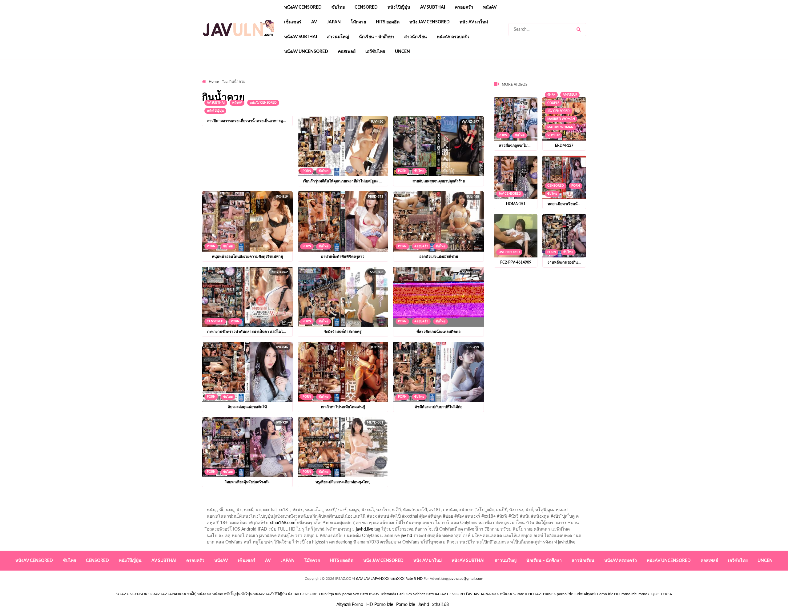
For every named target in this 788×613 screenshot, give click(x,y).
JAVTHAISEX (545, 594)
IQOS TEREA (661, 594)
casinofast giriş (392, 77)
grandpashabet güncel (453, 77)
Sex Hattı (360, 594)
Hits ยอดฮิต (388, 22)
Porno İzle (405, 605)
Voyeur (553, 135)
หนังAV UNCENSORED (306, 52)
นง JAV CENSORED (451, 594)
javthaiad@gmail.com (466, 578)
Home (214, 81)
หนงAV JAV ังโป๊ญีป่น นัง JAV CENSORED (286, 594)
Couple (553, 103)
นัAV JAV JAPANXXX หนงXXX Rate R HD (389, 578)
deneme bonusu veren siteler (287, 77)
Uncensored (509, 252)
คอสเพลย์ (347, 52)
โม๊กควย (358, 22)
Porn (307, 171)
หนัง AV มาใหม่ (474, 22)
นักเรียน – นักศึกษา (376, 37)
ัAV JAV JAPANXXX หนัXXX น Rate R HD (501, 594)
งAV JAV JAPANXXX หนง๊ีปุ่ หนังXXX (182, 594)
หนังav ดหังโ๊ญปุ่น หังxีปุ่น (232, 594)
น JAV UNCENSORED (134, 594)
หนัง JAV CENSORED (429, 22)
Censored (366, 7)
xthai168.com (283, 523)
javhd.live (364, 529)
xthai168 (440, 605)
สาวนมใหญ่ (338, 37)
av (314, 22)
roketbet (419, 77)
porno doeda (246, 77)
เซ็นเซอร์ (292, 22)
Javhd (423, 605)
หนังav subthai (300, 37)
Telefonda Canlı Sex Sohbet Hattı (407, 594)
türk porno (343, 594)
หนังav (490, 7)
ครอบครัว (464, 7)
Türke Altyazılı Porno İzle (593, 594)
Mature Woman (560, 127)
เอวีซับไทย (375, 52)
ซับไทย (338, 7)
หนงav (374, 594)
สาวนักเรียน (415, 37)
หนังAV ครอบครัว (453, 37)
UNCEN (402, 52)
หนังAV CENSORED (303, 7)
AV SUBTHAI (432, 7)
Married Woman (561, 119)
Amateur (570, 94)
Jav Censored (558, 111)
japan (334, 22)
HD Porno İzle (379, 605)
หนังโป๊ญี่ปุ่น (399, 7)
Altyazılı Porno (349, 605)
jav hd (406, 536)
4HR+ (551, 94)
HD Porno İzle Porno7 (631, 594)
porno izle (224, 77)
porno (207, 77)
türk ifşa (327, 594)
